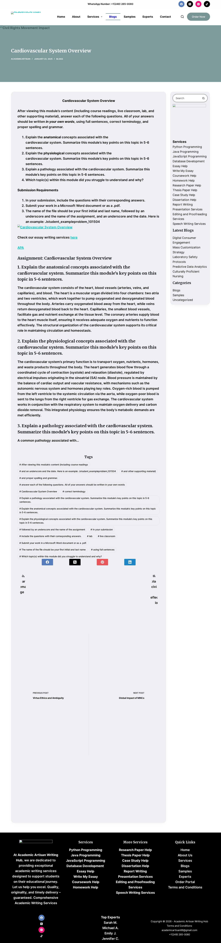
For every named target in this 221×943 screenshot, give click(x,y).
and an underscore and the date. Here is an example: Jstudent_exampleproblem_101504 (67, 471)
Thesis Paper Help (185, 190)
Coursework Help (184, 175)
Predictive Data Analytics (190, 266)
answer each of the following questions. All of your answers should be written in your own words (72, 484)
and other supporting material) (138, 471)
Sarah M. (110, 923)
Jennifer (109, 939)
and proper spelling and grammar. (38, 478)
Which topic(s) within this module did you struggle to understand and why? (60, 556)
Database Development (189, 161)
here (73, 237)
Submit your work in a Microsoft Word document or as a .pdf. (53, 543)
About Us (185, 855)
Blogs (113, 16)
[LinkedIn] (130, 562)
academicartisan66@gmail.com (179, 930)
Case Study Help (184, 195)
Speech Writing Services (189, 223)
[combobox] (186, 98)
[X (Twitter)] (190, 4)
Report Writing (183, 204)
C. (117, 939)
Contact (165, 16)
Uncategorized (183, 300)
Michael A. (110, 928)
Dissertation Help (184, 199)
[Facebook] (181, 4)
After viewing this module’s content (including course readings (53, 464)
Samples (130, 16)
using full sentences (103, 549)
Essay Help (180, 166)
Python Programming (187, 147)
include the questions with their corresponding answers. (50, 536)
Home (61, 16)
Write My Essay (183, 170)
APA (20, 248)
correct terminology (74, 491)
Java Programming (186, 151)
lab (89, 536)
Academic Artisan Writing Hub (191, 921)
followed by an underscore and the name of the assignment (52, 529)
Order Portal (185, 882)
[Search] (182, 16)
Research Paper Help (187, 185)
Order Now (198, 16)
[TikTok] (207, 4)
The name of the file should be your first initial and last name (52, 549)
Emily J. (110, 933)
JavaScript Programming (190, 156)
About (76, 16)
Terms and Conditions (185, 887)
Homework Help (184, 180)
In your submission (102, 529)
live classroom (106, 536)
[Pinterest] (102, 562)
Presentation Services (187, 209)
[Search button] (203, 98)
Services (93, 16)
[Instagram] (198, 4)
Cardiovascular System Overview (38, 491)
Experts (148, 16)
